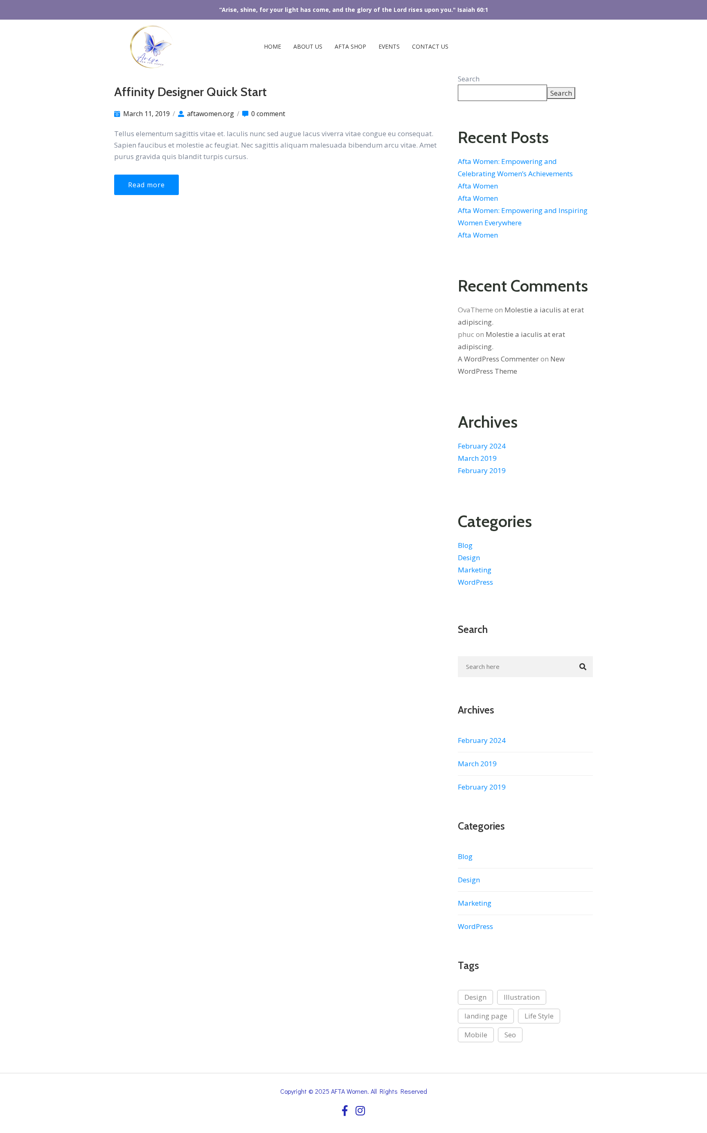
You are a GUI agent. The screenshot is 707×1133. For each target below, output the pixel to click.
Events (389, 46)
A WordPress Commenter (498, 358)
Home (271, 46)
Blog (465, 545)
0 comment (268, 113)
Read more (146, 184)
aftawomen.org (210, 113)
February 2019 (482, 470)
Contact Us (430, 46)
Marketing (474, 569)
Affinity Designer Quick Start (190, 91)
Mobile (475, 1034)
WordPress (475, 582)
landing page (485, 1016)
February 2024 (482, 446)
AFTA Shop (350, 46)
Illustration (522, 997)
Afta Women (478, 186)
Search (469, 78)
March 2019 (477, 458)
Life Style (539, 1016)
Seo (510, 1034)
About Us (307, 46)
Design (469, 557)
